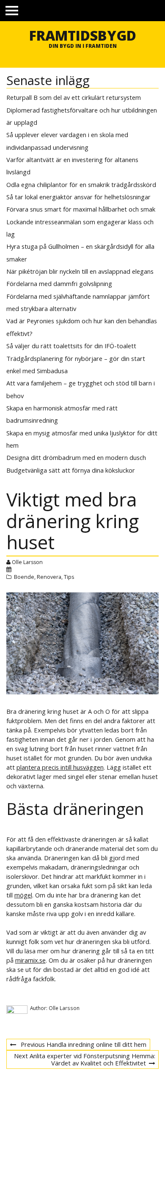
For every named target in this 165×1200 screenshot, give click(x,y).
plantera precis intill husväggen (60, 767)
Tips (69, 577)
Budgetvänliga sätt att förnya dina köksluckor (70, 470)
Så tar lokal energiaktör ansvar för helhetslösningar (78, 197)
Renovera (49, 577)
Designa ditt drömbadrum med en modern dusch (76, 457)
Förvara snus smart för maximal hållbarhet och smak (80, 209)
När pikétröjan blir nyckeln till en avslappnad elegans (80, 271)
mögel (23, 895)
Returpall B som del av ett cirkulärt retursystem (73, 97)
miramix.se (30, 960)
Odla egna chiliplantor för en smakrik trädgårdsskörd (81, 184)
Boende (24, 577)
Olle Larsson (27, 562)
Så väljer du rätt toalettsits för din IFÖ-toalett (71, 345)
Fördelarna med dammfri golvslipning (59, 283)
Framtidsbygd (82, 35)
